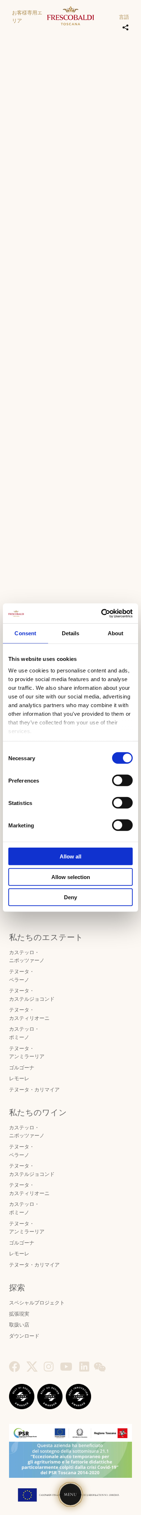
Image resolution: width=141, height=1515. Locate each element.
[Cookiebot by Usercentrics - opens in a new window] (101, 613)
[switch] (122, 780)
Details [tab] (71, 633)
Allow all (70, 856)
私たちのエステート (46, 938)
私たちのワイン (38, 1113)
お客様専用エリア (27, 17)
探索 (17, 1288)
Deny (70, 897)
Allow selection (70, 877)
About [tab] (116, 633)
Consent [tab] (25, 633)
